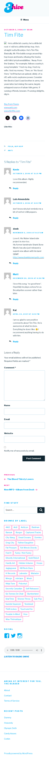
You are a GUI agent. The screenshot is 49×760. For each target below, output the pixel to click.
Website (8, 433)
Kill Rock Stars (26, 568)
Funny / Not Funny (23, 553)
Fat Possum (11, 548)
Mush (29, 578)
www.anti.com (10, 107)
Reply (15, 188)
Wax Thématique (13, 619)
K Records (10, 573)
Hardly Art (10, 563)
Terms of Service (11, 701)
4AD (8, 527)
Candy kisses (10, 733)
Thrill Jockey (11, 609)
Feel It (8, 553)
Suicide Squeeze (13, 604)
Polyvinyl (23, 583)
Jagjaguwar (11, 568)
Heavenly (8, 723)
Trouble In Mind (13, 614)
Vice (25, 614)
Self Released (32, 588)
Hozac (39, 563)
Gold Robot (33, 558)
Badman (35, 527)
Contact (8, 695)
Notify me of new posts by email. (19, 451)
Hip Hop (19, 146)
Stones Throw (24, 599)
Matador (35, 573)
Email (7, 419)
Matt (16, 274)
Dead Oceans (24, 537)
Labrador (23, 573)
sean (30, 30)
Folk (10, 146)
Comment (10, 367)
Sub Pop (38, 599)
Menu (26, 20)
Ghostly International (15, 558)
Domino (38, 537)
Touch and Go (26, 609)
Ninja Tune (10, 583)
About (7, 690)
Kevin (16, 169)
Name (7, 405)
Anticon (24, 527)
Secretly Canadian (14, 588)
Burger (19, 532)
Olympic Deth (10, 728)
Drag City (10, 542)
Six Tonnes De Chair (15, 594)
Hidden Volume (26, 563)
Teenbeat (28, 604)
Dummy (7, 717)
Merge (9, 578)
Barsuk (9, 532)
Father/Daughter (25, 542)
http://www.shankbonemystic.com (28, 257)
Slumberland (33, 594)
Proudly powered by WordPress (18, 753)
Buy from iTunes (11, 104)
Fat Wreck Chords (28, 548)
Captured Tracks (33, 532)
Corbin (7, 739)
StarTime (10, 599)
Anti (10, 150)
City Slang (10, 537)
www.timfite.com (12, 111)
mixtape (19, 578)
